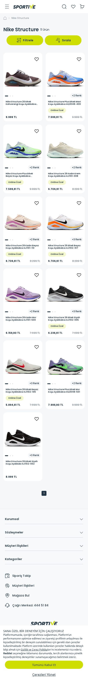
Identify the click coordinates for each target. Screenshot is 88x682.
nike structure (20, 18)
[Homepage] (24, 7)
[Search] (64, 6)
